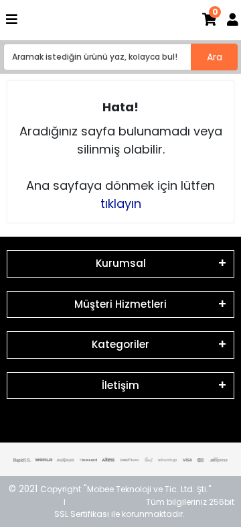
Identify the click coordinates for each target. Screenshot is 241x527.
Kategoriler (120, 344)
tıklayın (120, 203)
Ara (214, 57)
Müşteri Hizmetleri (120, 304)
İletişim (120, 385)
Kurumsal (121, 263)
